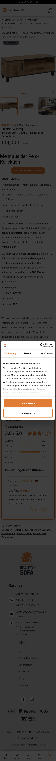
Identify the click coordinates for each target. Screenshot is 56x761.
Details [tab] (27, 353)
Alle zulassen (28, 403)
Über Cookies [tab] (46, 353)
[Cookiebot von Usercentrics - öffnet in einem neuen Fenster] (40, 345)
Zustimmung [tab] (10, 353)
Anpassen (26, 413)
